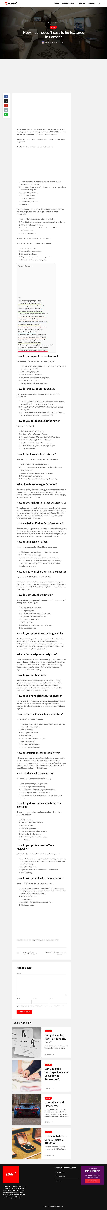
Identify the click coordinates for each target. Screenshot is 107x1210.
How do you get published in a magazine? (34, 350)
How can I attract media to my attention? (33, 337)
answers (27, 940)
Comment (19, 973)
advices (20, 940)
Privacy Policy (60, 1172)
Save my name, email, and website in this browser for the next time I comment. (41, 1006)
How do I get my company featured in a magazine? (36, 345)
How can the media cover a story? (30, 342)
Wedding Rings (94, 3)
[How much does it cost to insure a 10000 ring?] (26, 1143)
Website (52, 998)
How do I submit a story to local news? (32, 340)
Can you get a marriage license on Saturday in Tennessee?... (57, 1074)
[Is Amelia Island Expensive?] (26, 1109)
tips (57, 940)
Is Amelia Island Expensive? (54, 1104)
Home (56, 3)
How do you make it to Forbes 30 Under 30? (33, 314)
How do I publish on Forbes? (28, 319)
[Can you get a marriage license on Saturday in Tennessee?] (26, 1076)
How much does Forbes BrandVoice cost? (32, 316)
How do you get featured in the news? (31, 306)
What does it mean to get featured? (31, 311)
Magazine (81, 3)
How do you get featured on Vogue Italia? (32, 327)
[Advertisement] (53, 75)
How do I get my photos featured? (30, 303)
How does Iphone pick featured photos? (33, 334)
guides (42, 940)
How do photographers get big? (30, 324)
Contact (58, 1181)
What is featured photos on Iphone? (31, 329)
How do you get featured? (27, 332)
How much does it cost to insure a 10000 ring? (56, 1139)
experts (35, 940)
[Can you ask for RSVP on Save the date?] (26, 1042)
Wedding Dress (68, 3)
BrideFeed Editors (50, 42)
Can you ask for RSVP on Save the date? (55, 1038)
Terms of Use (60, 1176)
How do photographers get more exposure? (33, 321)
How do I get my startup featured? (30, 308)
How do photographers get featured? (31, 301)
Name (19, 998)
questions (50, 940)
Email (35, 998)
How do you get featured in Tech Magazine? (34, 348)
